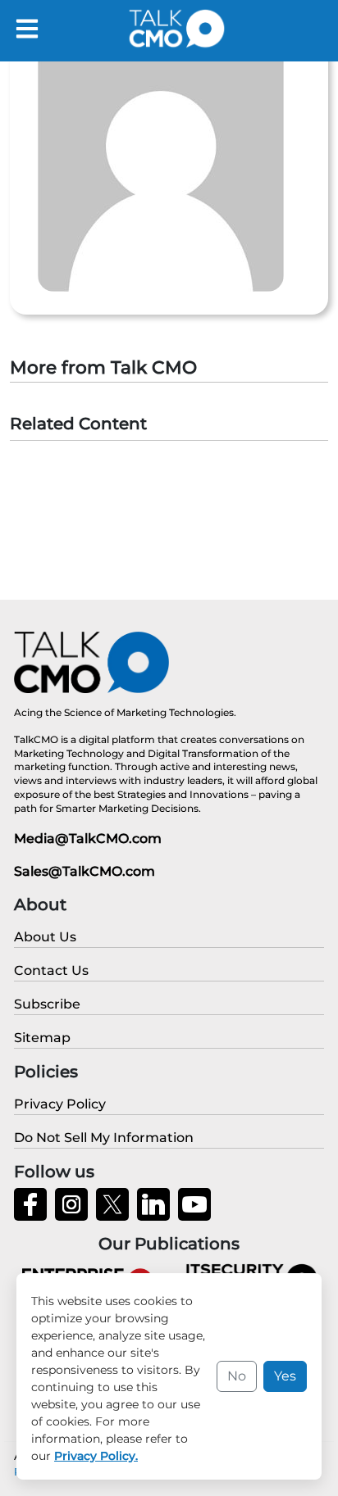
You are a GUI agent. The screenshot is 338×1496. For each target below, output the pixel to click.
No (236, 1376)
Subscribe (47, 1004)
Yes (285, 1376)
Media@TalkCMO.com (88, 838)
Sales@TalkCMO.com (84, 871)
